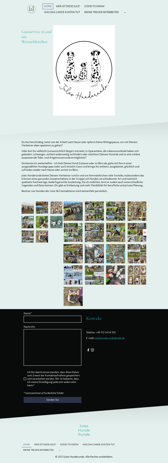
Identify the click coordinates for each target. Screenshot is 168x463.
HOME (48, 6)
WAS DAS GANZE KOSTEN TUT (62, 12)
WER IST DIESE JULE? (68, 6)
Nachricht (29, 327)
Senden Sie (52, 400)
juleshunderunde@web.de (110, 338)
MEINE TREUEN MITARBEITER (101, 12)
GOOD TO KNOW (94, 6)
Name (28, 313)
